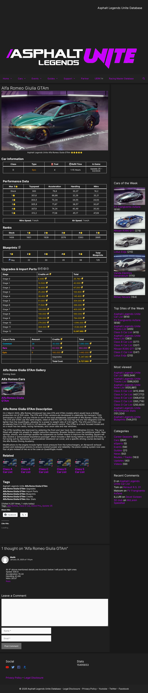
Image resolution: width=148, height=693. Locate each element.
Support (68, 78)
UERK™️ (99, 78)
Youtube (103, 688)
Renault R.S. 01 (132, 487)
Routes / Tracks (123, 457)
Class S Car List (80, 470)
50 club (118, 500)
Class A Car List (7, 470)
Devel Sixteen (134, 496)
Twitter (113, 688)
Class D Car (24, 505)
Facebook (124, 688)
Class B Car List (25, 470)
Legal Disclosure (33, 677)
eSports (118, 443)
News (117, 453)
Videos (118, 464)
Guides (51, 78)
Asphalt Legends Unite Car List (127, 482)
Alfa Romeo (12, 505)
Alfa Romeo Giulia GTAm (12, 399)
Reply (8, 581)
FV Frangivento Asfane (129, 492)
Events (35, 78)
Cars (20, 78)
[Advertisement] (120, 30)
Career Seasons (123, 436)
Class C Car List (43, 470)
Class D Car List (61, 470)
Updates (119, 460)
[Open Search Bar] (143, 78)
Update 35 (47, 505)
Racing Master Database (121, 78)
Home (6, 78)
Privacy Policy (14, 677)
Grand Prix (36, 505)
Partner (85, 78)
